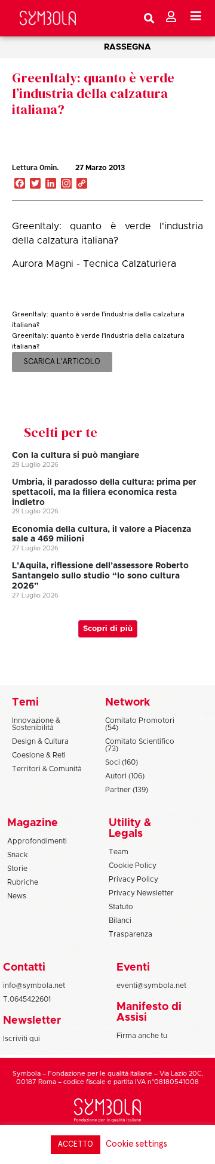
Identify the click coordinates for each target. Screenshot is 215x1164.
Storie (17, 868)
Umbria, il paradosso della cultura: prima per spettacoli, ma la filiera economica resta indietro (104, 492)
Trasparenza (130, 934)
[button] (169, 180)
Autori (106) (125, 776)
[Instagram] (66, 184)
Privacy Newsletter (141, 893)
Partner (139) (126, 789)
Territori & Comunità (47, 768)
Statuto (121, 906)
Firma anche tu (141, 1035)
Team (118, 851)
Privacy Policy (133, 879)
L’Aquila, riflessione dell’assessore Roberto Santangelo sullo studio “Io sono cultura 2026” (100, 576)
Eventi (133, 967)
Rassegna (127, 47)
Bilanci (120, 920)
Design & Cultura (40, 741)
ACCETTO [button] (75, 1144)
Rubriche (22, 882)
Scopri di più (108, 629)
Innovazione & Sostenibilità (36, 724)
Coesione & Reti (39, 755)
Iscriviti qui (21, 1038)
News (16, 896)
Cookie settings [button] (136, 1144)
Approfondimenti (37, 841)
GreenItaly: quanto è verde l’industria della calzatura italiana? (93, 93)
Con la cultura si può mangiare (75, 455)
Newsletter (32, 1020)
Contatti (24, 967)
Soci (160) (121, 762)
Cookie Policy (132, 865)
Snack (17, 854)
